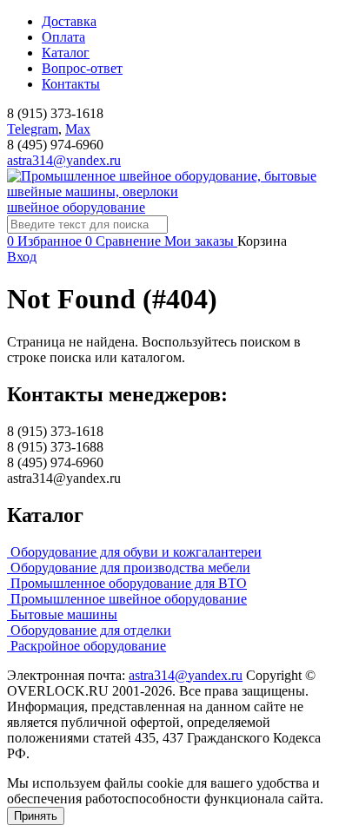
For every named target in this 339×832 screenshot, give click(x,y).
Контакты (71, 83)
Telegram (32, 129)
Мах (77, 129)
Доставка (69, 21)
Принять (35, 815)
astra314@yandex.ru (64, 160)
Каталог (66, 52)
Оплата (63, 37)
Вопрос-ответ (82, 68)
